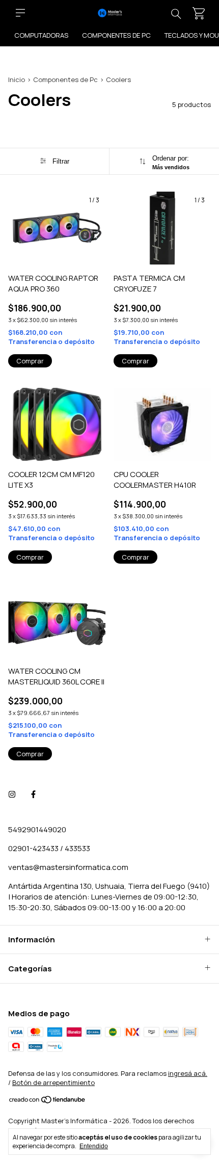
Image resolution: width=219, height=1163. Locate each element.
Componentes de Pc (116, 35)
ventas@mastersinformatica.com (68, 867)
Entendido (93, 1146)
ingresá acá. (187, 1073)
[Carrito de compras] (199, 13)
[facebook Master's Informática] (33, 794)
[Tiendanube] (47, 1101)
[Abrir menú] (20, 13)
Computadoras (41, 35)
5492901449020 (37, 829)
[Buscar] (176, 13)
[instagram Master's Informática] (12, 794)
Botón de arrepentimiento (53, 1082)
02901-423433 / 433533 (49, 848)
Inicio (16, 79)
